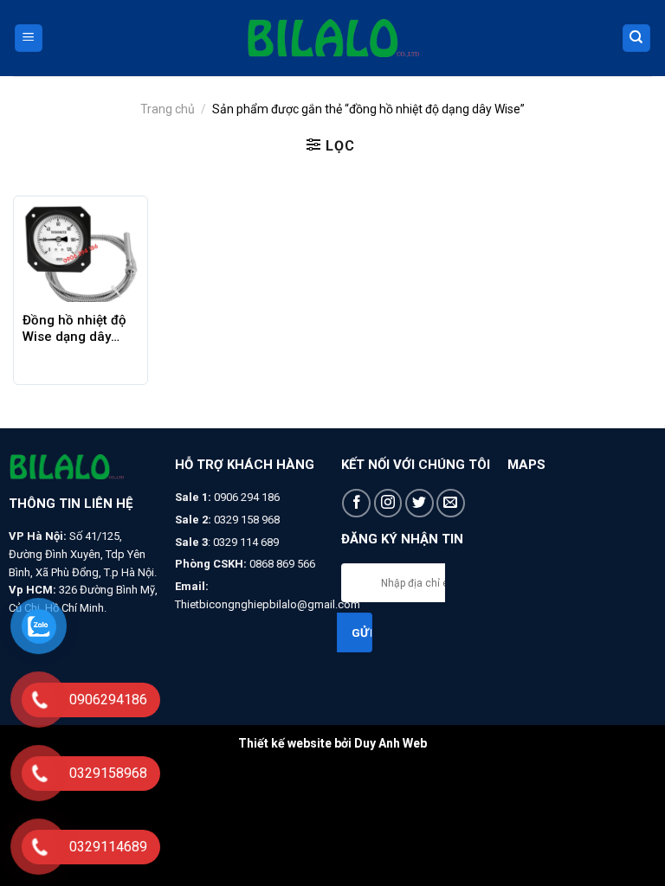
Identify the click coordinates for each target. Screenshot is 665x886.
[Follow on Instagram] (388, 503)
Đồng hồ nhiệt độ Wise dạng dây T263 (74, 328)
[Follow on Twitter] (419, 503)
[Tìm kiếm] (637, 38)
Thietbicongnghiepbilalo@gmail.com (267, 604)
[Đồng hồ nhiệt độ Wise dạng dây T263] (81, 253)
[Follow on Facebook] (356, 503)
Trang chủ (167, 109)
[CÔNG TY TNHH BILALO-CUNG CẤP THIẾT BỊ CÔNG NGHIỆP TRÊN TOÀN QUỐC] (332, 38)
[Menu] (29, 38)
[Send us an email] (450, 503)
